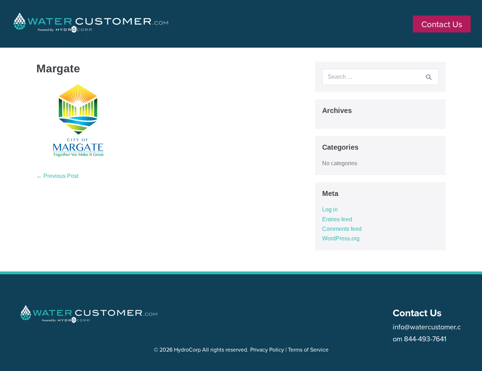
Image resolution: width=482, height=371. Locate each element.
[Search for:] (380, 77)
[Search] (428, 77)
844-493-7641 (425, 339)
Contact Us (417, 313)
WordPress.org (341, 238)
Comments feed (342, 229)
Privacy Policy (267, 349)
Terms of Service (308, 349)
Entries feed (337, 219)
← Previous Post (57, 176)
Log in (330, 210)
